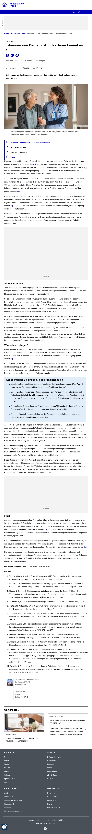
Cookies (7, 808)
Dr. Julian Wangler (37, 61)
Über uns (51, 793)
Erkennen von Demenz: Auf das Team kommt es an (30, 142)
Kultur (6, 771)
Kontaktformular (53, 808)
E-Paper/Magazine (54, 757)
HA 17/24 (39, 68)
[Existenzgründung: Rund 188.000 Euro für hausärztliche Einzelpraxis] (24, 730)
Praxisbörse (52, 771)
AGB (6, 793)
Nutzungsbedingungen (13, 811)
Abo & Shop (52, 775)
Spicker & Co (9, 779)
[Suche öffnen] (73, 12)
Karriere (50, 804)
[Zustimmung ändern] (4, 827)
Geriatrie (22, 34)
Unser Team (52, 797)
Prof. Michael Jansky (17, 61)
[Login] (79, 12)
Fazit (13, 157)
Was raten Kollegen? (19, 152)
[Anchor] (27, 283)
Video (49, 768)
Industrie (7, 775)
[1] (33, 164)
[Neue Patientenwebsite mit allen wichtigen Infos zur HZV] (68, 730)
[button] (85, 729)
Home (6, 34)
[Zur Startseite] (13, 5)
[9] (12, 359)
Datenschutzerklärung (13, 800)
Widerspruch (9, 804)
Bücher (50, 779)
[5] (19, 191)
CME (6, 782)
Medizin (14, 34)
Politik (6, 761)
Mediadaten (52, 800)
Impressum (8, 797)
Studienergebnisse (18, 147)
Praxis (6, 764)
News (6, 757)
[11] (26, 561)
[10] (46, 529)
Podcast (50, 764)
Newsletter (51, 761)
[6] (12, 206)
